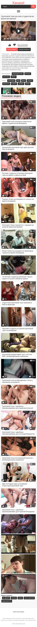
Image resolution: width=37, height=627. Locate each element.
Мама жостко (6, 601)
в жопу (14, 83)
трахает (20, 83)
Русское (27, 73)
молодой (11, 80)
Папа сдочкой (29, 598)
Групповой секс (18, 73)
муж (18, 80)
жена (23, 80)
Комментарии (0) (24, 49)
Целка (20, 598)
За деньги (6, 598)
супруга (29, 80)
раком (28, 83)
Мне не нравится (14, 45)
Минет (14, 76)
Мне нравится (10, 45)
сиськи (14, 598)
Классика (6, 76)
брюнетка (6, 83)
